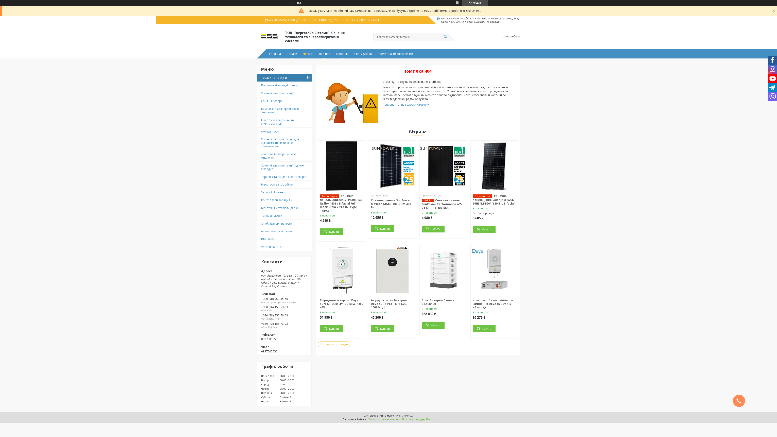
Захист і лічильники (274, 192)
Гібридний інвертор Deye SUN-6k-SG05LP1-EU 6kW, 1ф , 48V (341, 303)
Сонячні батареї (272, 101)
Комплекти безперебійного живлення (280, 110)
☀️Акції (308, 53)
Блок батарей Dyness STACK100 (438, 302)
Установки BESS (272, 247)
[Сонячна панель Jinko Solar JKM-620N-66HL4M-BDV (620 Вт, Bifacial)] (494, 166)
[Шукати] (445, 36)
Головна (275, 53)
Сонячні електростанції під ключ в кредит (283, 167)
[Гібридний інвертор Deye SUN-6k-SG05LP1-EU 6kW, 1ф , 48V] (341, 270)
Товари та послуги (274, 78)
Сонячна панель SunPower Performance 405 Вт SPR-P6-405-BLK (442, 204)
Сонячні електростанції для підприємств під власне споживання (280, 142)
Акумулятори (270, 131)
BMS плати (268, 239)
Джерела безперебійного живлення (278, 156)
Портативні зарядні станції (279, 85)
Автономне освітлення (277, 231)
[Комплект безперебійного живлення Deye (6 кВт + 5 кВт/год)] (494, 270)
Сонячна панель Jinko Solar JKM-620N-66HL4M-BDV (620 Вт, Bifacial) (494, 199)
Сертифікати (363, 53)
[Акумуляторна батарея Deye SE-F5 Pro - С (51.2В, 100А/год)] (392, 270)
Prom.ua (409, 415)
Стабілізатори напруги (276, 223)
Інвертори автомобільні (277, 184)
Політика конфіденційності (418, 419)
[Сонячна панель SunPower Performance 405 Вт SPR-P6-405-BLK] (443, 166)
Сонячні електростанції (277, 93)
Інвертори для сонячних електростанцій (277, 122)
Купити (334, 232)
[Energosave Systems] (269, 37)
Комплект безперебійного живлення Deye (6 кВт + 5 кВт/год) (493, 303)
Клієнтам (342, 53)
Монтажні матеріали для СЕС (281, 208)
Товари (292, 53)
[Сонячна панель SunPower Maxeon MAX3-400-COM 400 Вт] (392, 166)
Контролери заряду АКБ (277, 200)
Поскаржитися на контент (384, 419)
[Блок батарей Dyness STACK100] (443, 270)
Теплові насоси (271, 215)
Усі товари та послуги (334, 344)
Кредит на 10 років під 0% (395, 53)
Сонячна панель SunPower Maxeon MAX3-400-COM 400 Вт (391, 203)
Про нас (324, 53)
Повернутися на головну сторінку (405, 104)
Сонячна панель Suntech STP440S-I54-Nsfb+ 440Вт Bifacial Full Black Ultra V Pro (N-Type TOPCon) (341, 203)
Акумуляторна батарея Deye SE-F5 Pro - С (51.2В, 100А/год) (389, 303)
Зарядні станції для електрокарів (283, 177)
